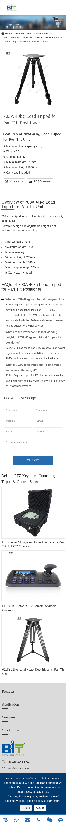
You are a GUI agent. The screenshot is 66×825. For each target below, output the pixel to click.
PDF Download (42, 181)
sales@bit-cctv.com (18, 768)
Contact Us (16, 181)
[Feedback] (60, 820)
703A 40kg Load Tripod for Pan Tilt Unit (26, 41)
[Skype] (5, 820)
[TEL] (38, 820)
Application (10, 704)
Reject (26, 807)
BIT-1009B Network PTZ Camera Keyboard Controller (29, 608)
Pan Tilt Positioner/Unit (39, 33)
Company (9, 717)
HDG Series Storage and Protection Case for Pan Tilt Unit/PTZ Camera (33, 544)
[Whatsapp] (16, 820)
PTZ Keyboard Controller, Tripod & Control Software (33, 37)
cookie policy (35, 800)
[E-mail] (27, 820)
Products (19, 33)
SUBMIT (33, 460)
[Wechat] (49, 820)
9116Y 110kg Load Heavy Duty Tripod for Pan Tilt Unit (33, 671)
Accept (40, 807)
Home (8, 33)
